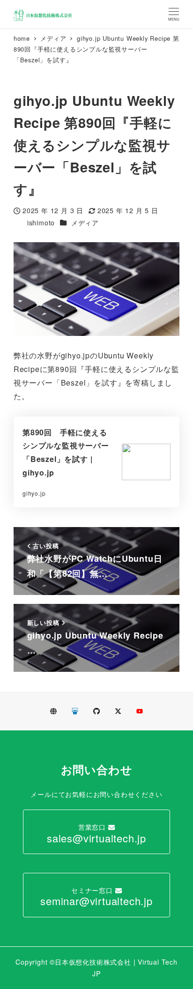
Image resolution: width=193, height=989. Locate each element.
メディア (85, 222)
